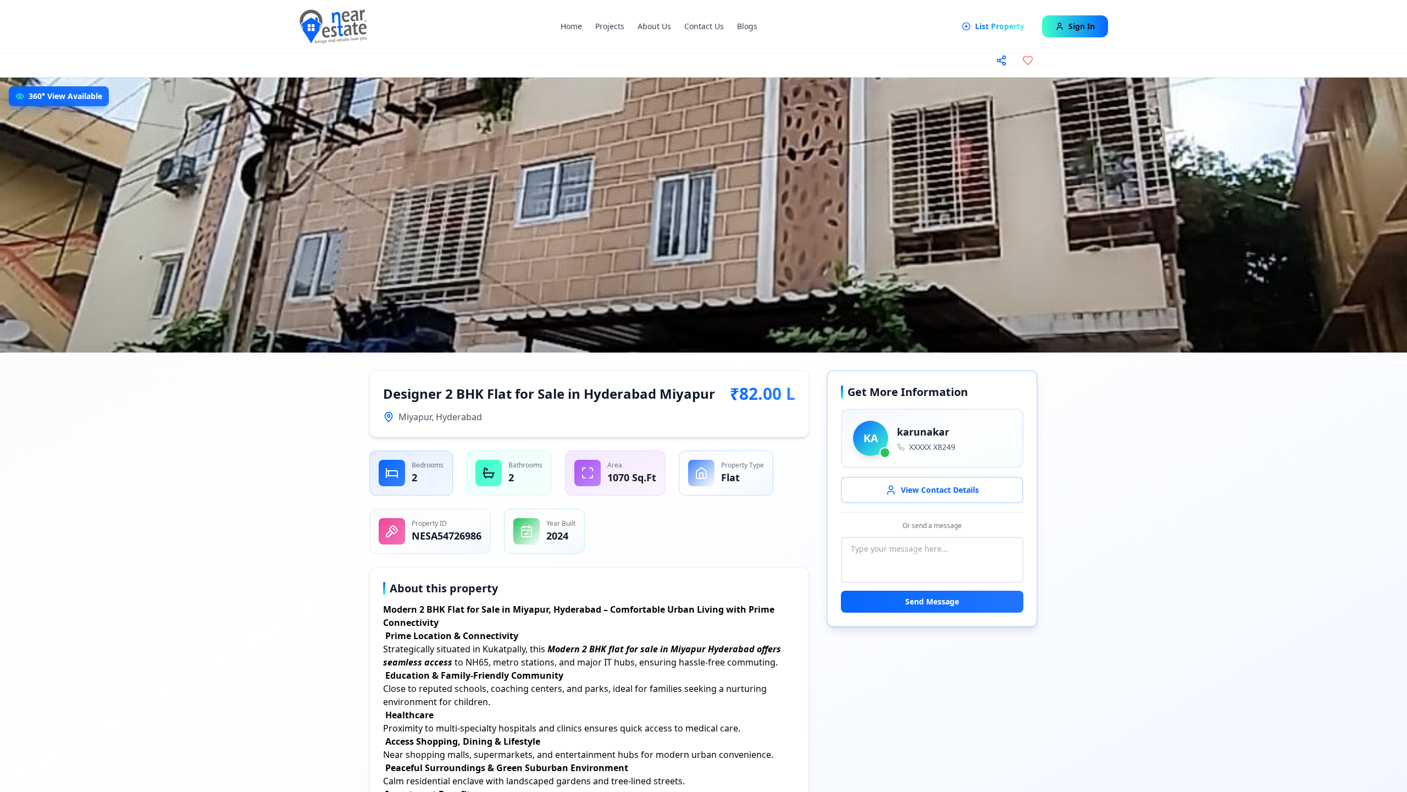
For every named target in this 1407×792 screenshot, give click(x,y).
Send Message (932, 601)
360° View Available (65, 96)
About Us (654, 26)
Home (571, 26)
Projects (609, 26)
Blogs (747, 26)
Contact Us (704, 26)
